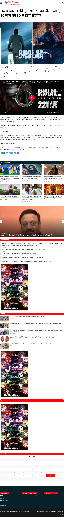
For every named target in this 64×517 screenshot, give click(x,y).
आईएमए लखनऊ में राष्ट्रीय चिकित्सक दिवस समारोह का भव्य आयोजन (27, 316)
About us (2, 498)
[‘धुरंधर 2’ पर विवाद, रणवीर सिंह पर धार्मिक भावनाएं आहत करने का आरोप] (10, 189)
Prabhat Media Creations (56, 511)
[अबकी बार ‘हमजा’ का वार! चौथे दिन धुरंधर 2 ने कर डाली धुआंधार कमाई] (54, 189)
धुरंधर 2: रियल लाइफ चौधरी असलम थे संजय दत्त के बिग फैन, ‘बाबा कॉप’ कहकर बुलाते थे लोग (31, 198)
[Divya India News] (11, 3)
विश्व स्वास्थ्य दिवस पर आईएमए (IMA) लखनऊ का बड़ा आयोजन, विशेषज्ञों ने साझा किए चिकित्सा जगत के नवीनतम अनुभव (36, 331)
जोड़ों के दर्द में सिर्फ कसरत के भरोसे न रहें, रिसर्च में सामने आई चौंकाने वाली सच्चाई (30, 344)
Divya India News (6, 20)
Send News (3, 505)
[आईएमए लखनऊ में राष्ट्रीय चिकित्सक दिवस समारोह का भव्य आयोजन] (4, 319)
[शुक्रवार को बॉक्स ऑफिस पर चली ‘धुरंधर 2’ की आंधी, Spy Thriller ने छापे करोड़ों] (54, 169)
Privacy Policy (4, 500)
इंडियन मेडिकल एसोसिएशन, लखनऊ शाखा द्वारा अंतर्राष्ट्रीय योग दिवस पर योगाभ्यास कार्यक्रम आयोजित (36, 323)
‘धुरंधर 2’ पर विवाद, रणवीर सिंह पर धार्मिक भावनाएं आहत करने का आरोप (9, 197)
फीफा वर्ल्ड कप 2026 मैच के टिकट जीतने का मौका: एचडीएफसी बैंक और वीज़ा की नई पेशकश (9, 178)
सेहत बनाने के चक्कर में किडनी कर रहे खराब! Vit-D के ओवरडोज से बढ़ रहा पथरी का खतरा (32, 337)
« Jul (1, 483)
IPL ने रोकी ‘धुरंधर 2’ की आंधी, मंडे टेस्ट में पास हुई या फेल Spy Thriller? (31, 177)
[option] (32, 221)
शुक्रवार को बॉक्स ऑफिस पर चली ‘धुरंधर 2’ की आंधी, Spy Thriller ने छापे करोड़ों (53, 178)
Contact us (3, 503)
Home (2, 495)
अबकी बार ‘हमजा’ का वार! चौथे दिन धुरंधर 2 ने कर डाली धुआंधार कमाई (53, 197)
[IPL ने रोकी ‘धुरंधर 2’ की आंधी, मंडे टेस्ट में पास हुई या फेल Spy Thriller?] (32, 169)
